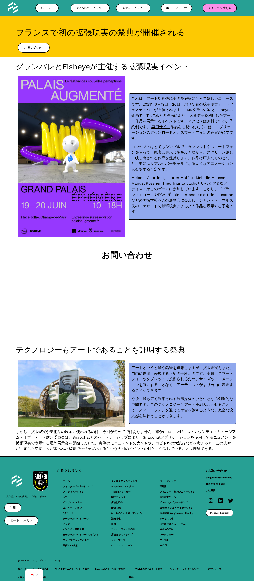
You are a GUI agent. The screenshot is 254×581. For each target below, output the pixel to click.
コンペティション (72, 507)
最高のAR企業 (70, 545)
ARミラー (165, 545)
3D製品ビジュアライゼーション (176, 507)
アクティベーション (73, 491)
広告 (65, 497)
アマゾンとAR (214, 569)
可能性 (163, 486)
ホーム (66, 481)
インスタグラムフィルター (125, 481)
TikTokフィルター (121, 491)
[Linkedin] (221, 500)
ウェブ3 (164, 540)
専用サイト (160, 127)
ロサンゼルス (39, 560)
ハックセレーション (121, 545)
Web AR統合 (166, 529)
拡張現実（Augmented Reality (176, 513)
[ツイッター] (231, 500)
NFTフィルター (119, 497)
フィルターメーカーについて (78, 486)
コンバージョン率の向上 (124, 529)
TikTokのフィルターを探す (148, 569)
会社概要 (210, 490)
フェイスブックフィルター (77, 540)
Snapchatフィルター (122, 486)
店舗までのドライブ (121, 534)
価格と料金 (117, 502)
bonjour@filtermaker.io (219, 477)
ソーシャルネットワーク (76, 518)
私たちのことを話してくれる (126, 513)
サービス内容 (167, 518)
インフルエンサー (72, 502)
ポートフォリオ (168, 481)
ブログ (66, 523)
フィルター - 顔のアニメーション (177, 491)
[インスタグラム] (211, 500)
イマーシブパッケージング (174, 502)
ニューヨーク (23, 560)
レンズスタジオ (40, 569)
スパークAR (22, 569)
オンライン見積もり (73, 529)
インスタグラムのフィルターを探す (71, 569)
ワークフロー (167, 534)
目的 (113, 523)
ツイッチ (174, 569)
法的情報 (116, 518)
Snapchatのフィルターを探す (110, 569)
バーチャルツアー (192, 569)
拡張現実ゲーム (168, 497)
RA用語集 (116, 507)
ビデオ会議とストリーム (173, 523)
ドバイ (57, 560)
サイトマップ (118, 540)
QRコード (68, 513)
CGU (131, 576)
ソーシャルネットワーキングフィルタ (80, 534)
